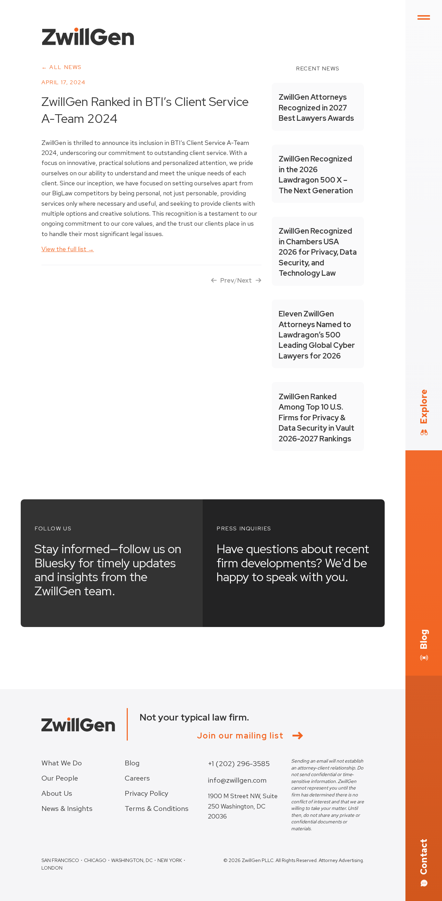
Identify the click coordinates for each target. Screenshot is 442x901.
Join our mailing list (240, 736)
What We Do (61, 762)
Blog (132, 762)
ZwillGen (88, 36)
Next (244, 280)
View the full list (67, 249)
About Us (56, 793)
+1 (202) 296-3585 (239, 763)
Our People (59, 778)
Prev (227, 280)
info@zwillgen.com (237, 780)
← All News (61, 67)
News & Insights (67, 808)
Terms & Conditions (157, 808)
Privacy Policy (146, 793)
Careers (137, 778)
